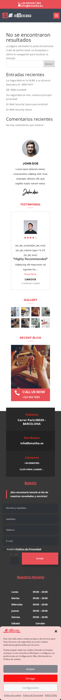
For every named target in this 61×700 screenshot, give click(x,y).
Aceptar (30, 669)
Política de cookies (12, 695)
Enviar (40, 558)
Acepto (24, 549)
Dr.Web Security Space (19, 109)
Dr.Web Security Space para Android (27, 104)
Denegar (30, 678)
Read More (30, 274)
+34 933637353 (31, 463)
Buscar (49, 63)
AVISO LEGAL (51, 695)
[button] (56, 631)
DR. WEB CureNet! (16, 89)
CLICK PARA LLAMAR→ (32, 469)
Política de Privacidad (33, 695)
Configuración (30, 687)
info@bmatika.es (31, 443)
